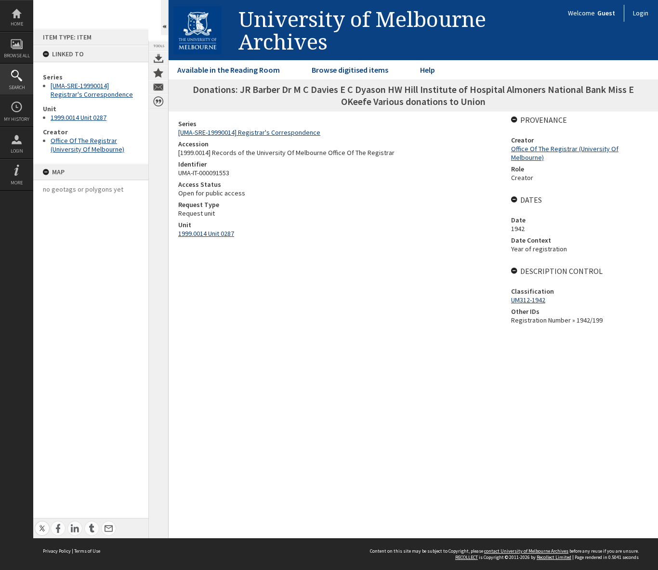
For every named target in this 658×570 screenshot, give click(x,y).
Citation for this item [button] (158, 101)
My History (16, 119)
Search (17, 87)
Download (158, 58)
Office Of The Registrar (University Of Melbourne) (87, 145)
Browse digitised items (350, 70)
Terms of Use (87, 551)
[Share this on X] (42, 523)
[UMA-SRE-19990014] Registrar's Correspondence (92, 90)
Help (427, 70)
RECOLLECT (466, 557)
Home (17, 24)
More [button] (17, 183)
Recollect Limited (554, 557)
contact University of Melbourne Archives (526, 551)
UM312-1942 (528, 300)
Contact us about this (158, 87)
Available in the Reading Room (228, 70)
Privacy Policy (57, 551)
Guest (606, 13)
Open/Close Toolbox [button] (164, 17)
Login (17, 151)
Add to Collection (158, 72)
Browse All (17, 55)
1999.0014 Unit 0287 (78, 117)
